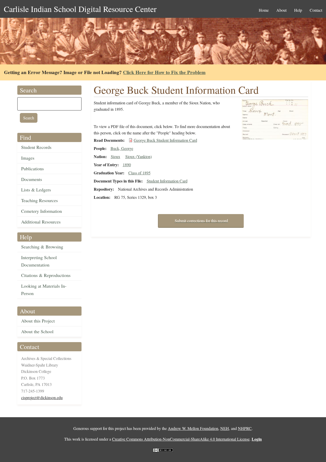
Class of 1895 (139, 172)
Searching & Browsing (42, 247)
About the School (37, 331)
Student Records (36, 147)
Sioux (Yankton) (138, 156)
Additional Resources (41, 222)
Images (27, 158)
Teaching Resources (39, 200)
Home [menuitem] (264, 10)
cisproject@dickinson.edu (42, 397)
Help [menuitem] (298, 10)
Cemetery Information (41, 211)
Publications (32, 168)
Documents (31, 179)
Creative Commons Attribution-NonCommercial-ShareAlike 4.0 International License (181, 439)
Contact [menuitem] (316, 10)
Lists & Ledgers (36, 190)
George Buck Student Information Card (165, 140)
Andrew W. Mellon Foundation (193, 428)
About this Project (38, 321)
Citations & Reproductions (46, 275)
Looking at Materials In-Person (43, 289)
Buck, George (122, 148)
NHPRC (245, 428)
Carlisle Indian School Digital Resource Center (80, 8)
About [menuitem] (281, 10)
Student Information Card (167, 181)
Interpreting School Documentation (39, 261)
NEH (224, 428)
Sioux (115, 156)
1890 (127, 164)
